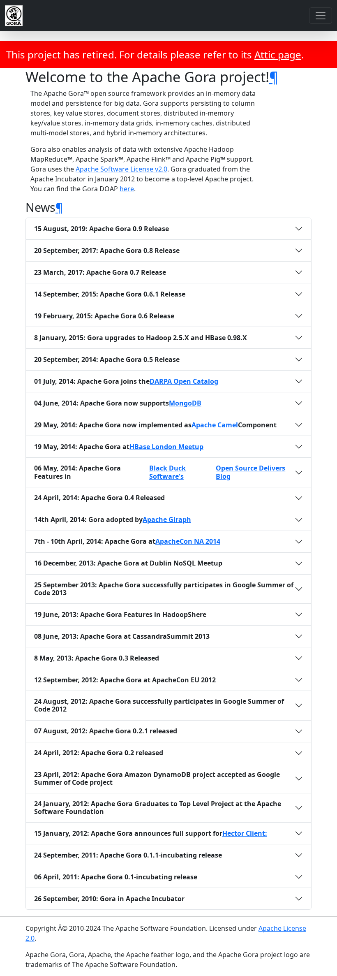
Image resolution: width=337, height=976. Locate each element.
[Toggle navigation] (320, 15)
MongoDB (185, 403)
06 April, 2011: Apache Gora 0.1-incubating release (115, 876)
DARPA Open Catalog (184, 381)
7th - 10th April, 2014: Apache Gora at (127, 541)
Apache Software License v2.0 (121, 169)
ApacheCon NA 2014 (187, 541)
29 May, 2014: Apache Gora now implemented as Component (155, 424)
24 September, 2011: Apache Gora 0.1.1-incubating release (128, 855)
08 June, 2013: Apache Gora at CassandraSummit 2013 (122, 636)
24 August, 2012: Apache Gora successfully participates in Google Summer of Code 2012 (159, 705)
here (127, 188)
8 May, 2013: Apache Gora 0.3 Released (96, 658)
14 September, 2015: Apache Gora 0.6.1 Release (109, 294)
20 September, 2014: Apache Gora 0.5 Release (107, 359)
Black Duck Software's (167, 472)
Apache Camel (215, 425)
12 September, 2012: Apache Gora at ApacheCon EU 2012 (125, 679)
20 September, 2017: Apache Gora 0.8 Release (107, 250)
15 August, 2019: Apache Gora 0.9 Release (101, 228)
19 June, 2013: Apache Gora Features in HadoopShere (120, 614)
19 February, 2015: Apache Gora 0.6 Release (104, 315)
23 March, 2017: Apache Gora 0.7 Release (100, 272)
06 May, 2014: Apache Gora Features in (159, 472)
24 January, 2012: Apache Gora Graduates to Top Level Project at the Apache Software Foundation (157, 807)
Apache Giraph (167, 520)
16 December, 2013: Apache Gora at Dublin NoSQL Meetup (128, 563)
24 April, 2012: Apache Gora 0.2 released (98, 752)
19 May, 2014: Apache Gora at (118, 446)
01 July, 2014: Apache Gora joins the (126, 381)
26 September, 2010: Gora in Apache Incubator (109, 898)
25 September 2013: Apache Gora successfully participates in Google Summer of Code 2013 (163, 588)
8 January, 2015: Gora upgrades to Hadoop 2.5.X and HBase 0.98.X (140, 337)
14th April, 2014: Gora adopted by (112, 519)
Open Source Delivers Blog (250, 472)
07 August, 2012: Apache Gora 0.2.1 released (105, 730)
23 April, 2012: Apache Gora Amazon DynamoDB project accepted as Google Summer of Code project (157, 778)
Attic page (277, 54)
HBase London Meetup (166, 447)
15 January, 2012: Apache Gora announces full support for (150, 833)
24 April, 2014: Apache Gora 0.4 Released (99, 497)
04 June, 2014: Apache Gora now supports (117, 403)
